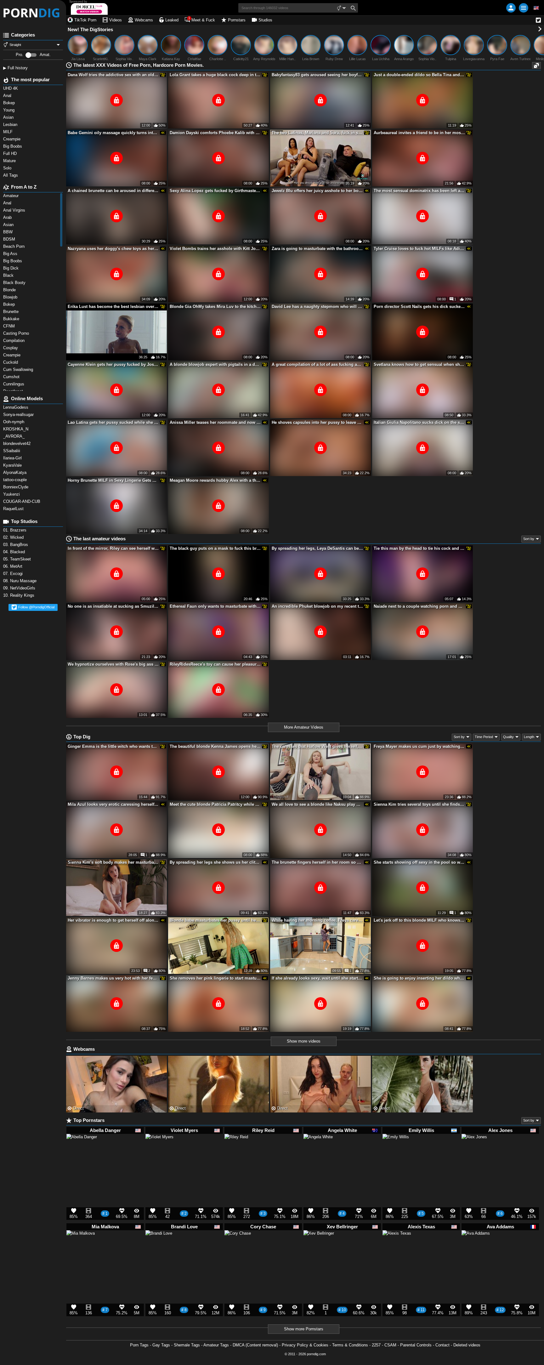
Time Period (484, 737)
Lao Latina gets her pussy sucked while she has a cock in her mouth (113, 422)
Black (9, 275)
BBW (8, 232)
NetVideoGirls (20, 588)
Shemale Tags (187, 1345)
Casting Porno (16, 333)
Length (529, 737)
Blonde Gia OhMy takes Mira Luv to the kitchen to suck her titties (215, 306)
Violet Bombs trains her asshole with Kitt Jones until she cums (215, 248)
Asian (9, 224)
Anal (8, 203)
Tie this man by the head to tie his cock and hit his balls (419, 548)
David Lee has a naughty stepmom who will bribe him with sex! (317, 306)
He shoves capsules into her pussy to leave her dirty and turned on (317, 422)
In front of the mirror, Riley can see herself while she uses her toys (113, 548)
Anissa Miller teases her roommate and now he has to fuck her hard (215, 422)
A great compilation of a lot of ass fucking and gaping (317, 364)
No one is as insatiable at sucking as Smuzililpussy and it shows (113, 606)
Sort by (528, 539)
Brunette (12, 311)
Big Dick (11, 268)
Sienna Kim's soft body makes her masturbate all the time (113, 862)
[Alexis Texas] (396, 1247)
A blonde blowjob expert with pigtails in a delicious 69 (215, 364)
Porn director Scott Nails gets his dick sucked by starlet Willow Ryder (419, 306)
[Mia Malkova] (80, 1247)
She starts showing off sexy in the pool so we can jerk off (419, 862)
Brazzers (15, 530)
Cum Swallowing (19, 369)
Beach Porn (14, 246)
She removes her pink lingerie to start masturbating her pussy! (215, 978)
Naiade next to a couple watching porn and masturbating (419, 606)
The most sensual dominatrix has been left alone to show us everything (419, 190)
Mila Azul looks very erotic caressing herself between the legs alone (113, 804)
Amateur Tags (216, 1345)
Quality (508, 737)
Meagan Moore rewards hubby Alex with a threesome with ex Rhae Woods (215, 480)
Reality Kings (19, 595)
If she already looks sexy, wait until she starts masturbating (317, 978)
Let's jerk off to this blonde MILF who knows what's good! (419, 920)
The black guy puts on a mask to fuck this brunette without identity (215, 548)
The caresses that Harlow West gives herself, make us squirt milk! (317, 746)
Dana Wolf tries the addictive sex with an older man (113, 74)
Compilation (14, 340)
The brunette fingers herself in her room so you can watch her (317, 862)
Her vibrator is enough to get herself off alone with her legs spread (113, 920)
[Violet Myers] (159, 1151)
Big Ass (11, 253)
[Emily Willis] (395, 1150)
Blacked (14, 551)
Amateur (11, 195)
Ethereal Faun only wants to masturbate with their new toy (215, 606)
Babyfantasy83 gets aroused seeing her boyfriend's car (317, 74)
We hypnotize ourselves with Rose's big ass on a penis (113, 664)
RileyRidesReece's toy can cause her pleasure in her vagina (215, 664)
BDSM (9, 239)
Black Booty (15, 282)
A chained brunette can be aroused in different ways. (113, 190)
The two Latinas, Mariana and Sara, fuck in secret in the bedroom (317, 132)
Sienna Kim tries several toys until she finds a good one (419, 804)
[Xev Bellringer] (318, 1248)
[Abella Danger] (81, 1152)
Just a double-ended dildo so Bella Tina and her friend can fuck (419, 74)
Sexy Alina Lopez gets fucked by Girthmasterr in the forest (215, 190)
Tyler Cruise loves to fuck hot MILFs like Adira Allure (419, 248)
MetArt (13, 566)
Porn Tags (139, 1345)
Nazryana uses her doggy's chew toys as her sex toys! (113, 248)
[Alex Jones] (474, 1149)
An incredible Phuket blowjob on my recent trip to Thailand (317, 606)
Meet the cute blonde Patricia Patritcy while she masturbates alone (215, 804)
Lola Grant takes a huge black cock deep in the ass (215, 74)
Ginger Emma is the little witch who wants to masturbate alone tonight (113, 746)
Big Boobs (13, 261)
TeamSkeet (17, 559)
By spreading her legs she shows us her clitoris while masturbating (215, 862)
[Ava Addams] (476, 1247)
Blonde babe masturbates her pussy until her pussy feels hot (215, 920)
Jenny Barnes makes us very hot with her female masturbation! (113, 978)
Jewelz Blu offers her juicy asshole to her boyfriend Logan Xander (317, 190)
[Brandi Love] (158, 1246)
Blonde (10, 289)
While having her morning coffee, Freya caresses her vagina (317, 920)
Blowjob (11, 297)
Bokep (9, 304)
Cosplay (11, 347)
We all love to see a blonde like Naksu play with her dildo (317, 804)
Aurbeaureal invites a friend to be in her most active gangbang (419, 132)
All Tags (11, 175)
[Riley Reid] (236, 1148)
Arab (8, 217)
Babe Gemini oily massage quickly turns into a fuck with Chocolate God (113, 132)
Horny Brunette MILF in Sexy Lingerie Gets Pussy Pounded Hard (113, 480)
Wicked (14, 537)
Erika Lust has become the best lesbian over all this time (113, 306)
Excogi (13, 573)
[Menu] (523, 8)
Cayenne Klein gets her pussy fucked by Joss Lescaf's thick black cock (113, 364)
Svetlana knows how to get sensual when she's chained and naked (419, 364)
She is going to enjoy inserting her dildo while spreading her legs (419, 978)
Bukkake (11, 318)
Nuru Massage (20, 580)
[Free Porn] (33, 12)
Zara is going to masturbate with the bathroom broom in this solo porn (317, 248)
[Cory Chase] (237, 1246)
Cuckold (11, 362)
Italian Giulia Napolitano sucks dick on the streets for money (419, 422)
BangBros (16, 544)
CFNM (9, 326)
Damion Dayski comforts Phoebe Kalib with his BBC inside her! (215, 132)
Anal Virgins (14, 210)
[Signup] (511, 8)
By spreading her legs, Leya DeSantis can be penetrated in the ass (317, 548)
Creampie (12, 355)
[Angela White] (318, 1151)
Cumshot (12, 376)
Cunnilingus (14, 384)
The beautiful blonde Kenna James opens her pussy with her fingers (215, 746)
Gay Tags (161, 1345)
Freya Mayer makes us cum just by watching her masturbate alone (419, 746)
